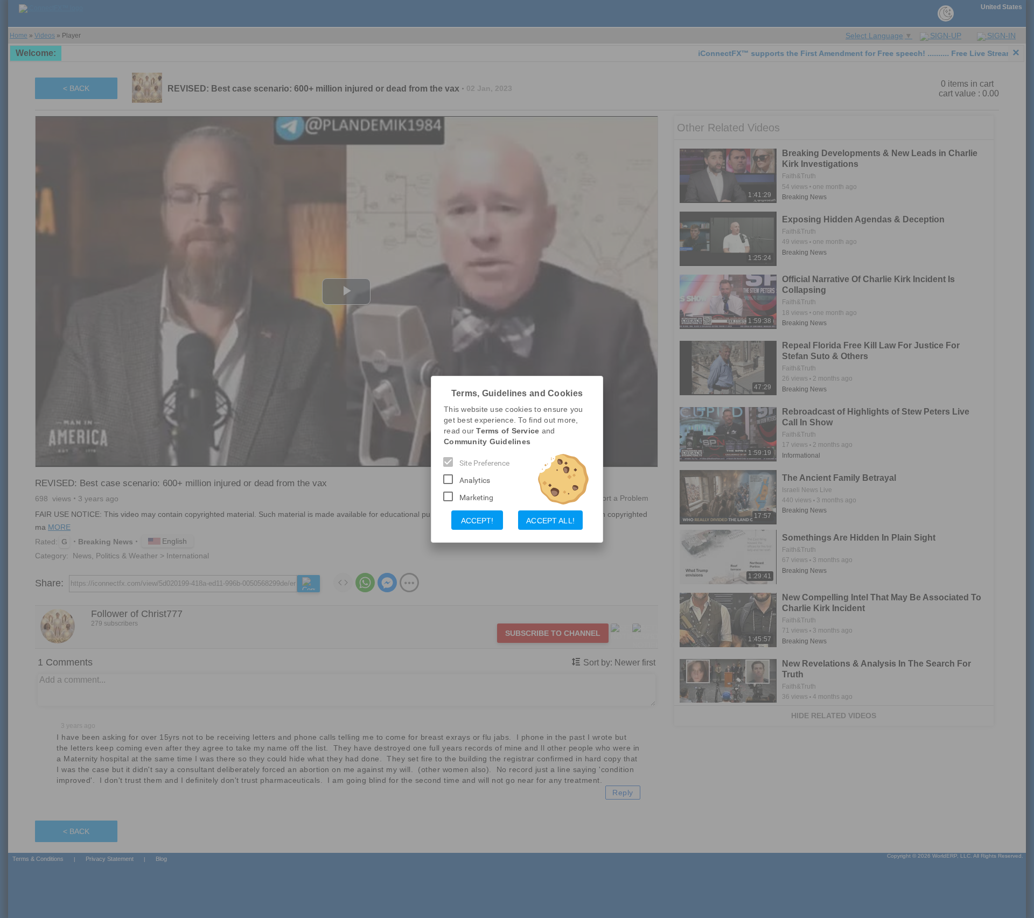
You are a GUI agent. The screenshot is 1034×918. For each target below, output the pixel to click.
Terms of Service (507, 430)
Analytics (474, 480)
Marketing (476, 497)
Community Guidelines (487, 441)
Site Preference (484, 463)
